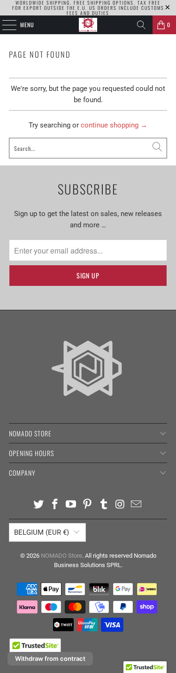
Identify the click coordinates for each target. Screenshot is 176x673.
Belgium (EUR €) (41, 532)
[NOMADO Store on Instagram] (120, 505)
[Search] (141, 24)
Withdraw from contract (50, 658)
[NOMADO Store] (88, 24)
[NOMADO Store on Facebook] (55, 505)
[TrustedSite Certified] (35, 649)
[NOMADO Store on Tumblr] (104, 505)
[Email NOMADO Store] (137, 505)
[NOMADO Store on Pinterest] (88, 505)
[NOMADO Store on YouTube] (71, 505)
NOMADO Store (61, 555)
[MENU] (4, 24)
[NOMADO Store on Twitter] (39, 505)
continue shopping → (114, 125)
